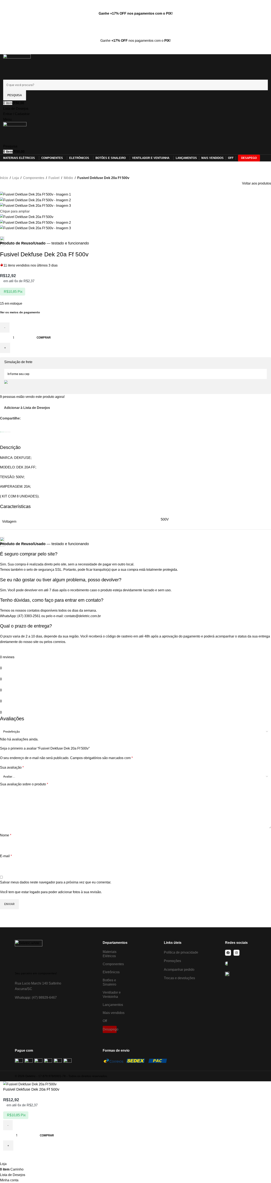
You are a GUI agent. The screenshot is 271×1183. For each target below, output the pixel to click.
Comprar (44, 337)
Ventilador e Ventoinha (112, 994)
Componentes (33, 178)
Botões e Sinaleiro (109, 982)
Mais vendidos (113, 1013)
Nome (5, 835)
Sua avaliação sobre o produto (24, 784)
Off (105, 1021)
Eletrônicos (111, 972)
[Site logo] (17, 66)
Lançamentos (113, 1005)
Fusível (53, 178)
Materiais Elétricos (109, 954)
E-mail (6, 856)
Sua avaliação (12, 767)
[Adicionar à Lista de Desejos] (8, 1156)
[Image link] (28, 953)
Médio (68, 178)
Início (4, 178)
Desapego (110, 1029)
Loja (15, 178)
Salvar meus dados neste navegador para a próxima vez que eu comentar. (55, 882)
